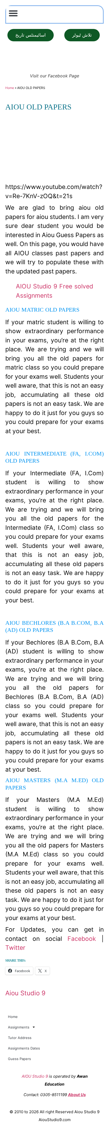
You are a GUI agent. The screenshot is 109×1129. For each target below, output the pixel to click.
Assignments (18, 1027)
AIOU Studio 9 (35, 1076)
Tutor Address (19, 1038)
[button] (13, 13)
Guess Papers (19, 1059)
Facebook (81, 938)
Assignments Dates (24, 1048)
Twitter (15, 947)
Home (9, 88)
